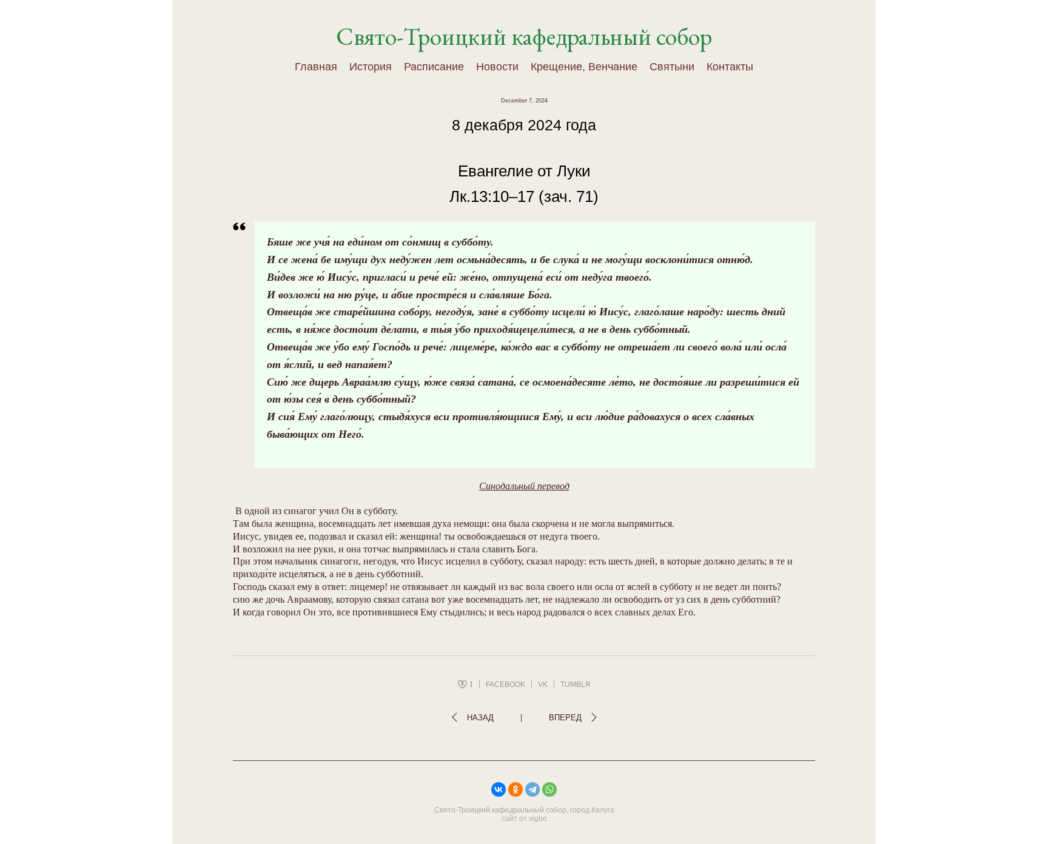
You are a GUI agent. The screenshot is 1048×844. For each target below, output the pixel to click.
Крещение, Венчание (584, 67)
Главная (316, 67)
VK (543, 684)
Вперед (565, 717)
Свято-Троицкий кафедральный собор (524, 36)
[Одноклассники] (515, 789)
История (370, 67)
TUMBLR (575, 684)
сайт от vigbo (524, 818)
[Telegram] (532, 789)
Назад (480, 717)
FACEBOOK (505, 684)
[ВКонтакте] (498, 789)
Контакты (730, 67)
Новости (497, 67)
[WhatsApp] (549, 789)
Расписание (434, 67)
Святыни (672, 67)
